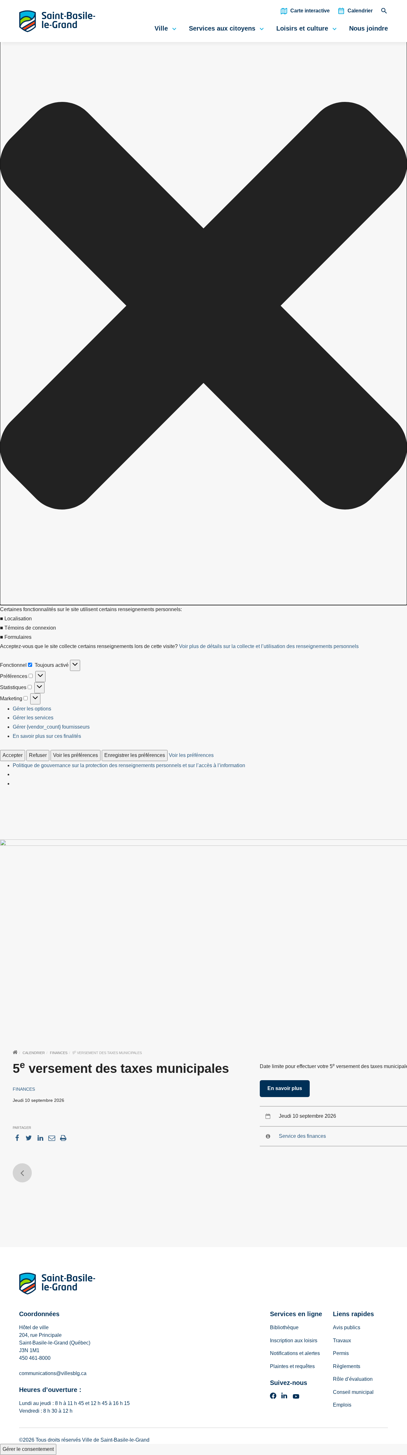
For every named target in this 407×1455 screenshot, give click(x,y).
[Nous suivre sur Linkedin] (284, 1398)
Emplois (342, 1405)
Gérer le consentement (28, 1449)
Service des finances (302, 1136)
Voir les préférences (75, 755)
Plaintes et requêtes (292, 1366)
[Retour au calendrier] (22, 1172)
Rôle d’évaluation (353, 1379)
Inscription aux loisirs (293, 1340)
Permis (341, 1353)
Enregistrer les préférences (134, 755)
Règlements (346, 1366)
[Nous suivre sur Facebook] (273, 1398)
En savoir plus (284, 1088)
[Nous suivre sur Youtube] (296, 1398)
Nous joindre (368, 28)
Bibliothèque (284, 1327)
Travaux (342, 1340)
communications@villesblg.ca (52, 1373)
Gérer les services (33, 717)
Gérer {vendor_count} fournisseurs (51, 727)
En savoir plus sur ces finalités (47, 736)
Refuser (38, 755)
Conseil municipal (353, 1392)
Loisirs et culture (302, 28)
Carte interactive (310, 10)
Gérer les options (32, 708)
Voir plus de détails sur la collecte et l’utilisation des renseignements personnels (269, 646)
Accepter (13, 755)
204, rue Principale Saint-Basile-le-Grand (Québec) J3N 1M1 (54, 1342)
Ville (161, 28)
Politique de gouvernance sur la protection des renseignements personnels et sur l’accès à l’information (129, 765)
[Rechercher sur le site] (384, 12)
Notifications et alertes (295, 1353)
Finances (58, 1053)
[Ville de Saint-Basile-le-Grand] (57, 1285)
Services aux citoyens (222, 28)
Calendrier (360, 10)
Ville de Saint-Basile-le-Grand (115, 1440)
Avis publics (346, 1327)
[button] (203, 307)
